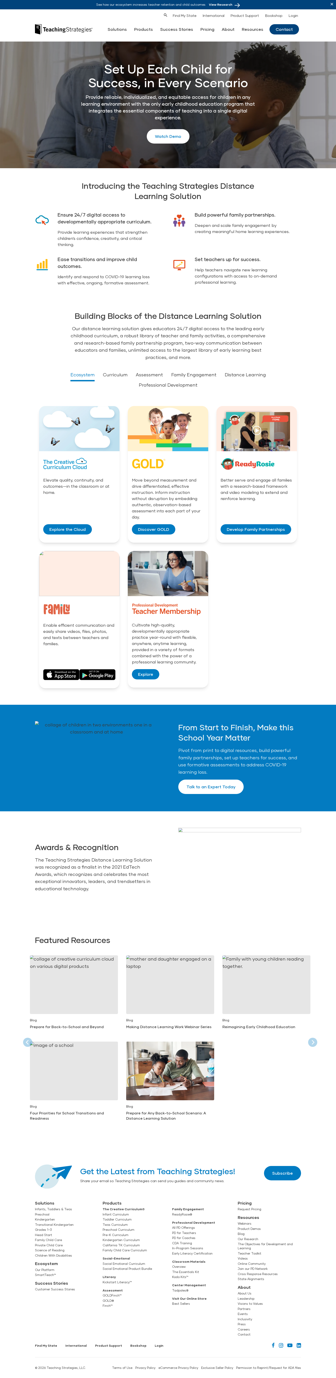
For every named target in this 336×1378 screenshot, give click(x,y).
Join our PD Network (253, 1269)
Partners (244, 1309)
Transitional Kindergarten (54, 1224)
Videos (243, 1258)
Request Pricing (249, 1209)
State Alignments (251, 1279)
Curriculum (115, 374)
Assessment (149, 374)
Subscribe (282, 1173)
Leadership (246, 1298)
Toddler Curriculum (117, 1219)
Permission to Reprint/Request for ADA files (268, 1368)
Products (143, 29)
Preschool (42, 1214)
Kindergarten (45, 1219)
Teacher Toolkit (249, 1253)
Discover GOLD (153, 529)
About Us (244, 1293)
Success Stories (176, 29)
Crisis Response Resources (258, 1274)
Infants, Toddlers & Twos (53, 1209)
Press (242, 1324)
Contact (284, 29)
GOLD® (108, 1300)
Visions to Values (250, 1303)
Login (293, 15)
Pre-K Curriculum (115, 1235)
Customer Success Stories (55, 1289)
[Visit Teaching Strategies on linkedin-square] (299, 1345)
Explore (145, 674)
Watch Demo (168, 136)
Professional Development (168, 385)
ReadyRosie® (182, 1214)
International (213, 15)
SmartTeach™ (45, 1275)
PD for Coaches (183, 1238)
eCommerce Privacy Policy (178, 1368)
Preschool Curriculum (118, 1229)
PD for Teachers (184, 1233)
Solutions (117, 29)
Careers (244, 1329)
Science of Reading (49, 1250)
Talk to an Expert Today (211, 786)
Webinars (244, 1223)
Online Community (252, 1263)
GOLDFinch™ (112, 1295)
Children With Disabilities (53, 1255)
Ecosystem (82, 374)
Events (243, 1314)
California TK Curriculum (121, 1245)
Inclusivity (245, 1319)
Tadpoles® (180, 1290)
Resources (252, 29)
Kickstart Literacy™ (117, 1282)
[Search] (157, 14)
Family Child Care (48, 1240)
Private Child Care (49, 1245)
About (228, 29)
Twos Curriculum (115, 1224)
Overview (179, 1266)
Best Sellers (181, 1303)
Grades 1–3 (43, 1229)
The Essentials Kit (185, 1272)
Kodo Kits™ (180, 1277)
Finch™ (108, 1305)
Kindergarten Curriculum (121, 1240)
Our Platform (44, 1270)
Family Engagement (193, 374)
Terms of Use (122, 1368)
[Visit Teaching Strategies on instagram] (281, 1345)
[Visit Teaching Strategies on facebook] (273, 1345)
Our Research (248, 1239)
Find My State (185, 15)
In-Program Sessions (187, 1248)
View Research (220, 4)
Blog (241, 1234)
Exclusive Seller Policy (217, 1368)
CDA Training (182, 1243)
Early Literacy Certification (192, 1253)
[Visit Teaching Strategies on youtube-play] (290, 1345)
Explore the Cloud (67, 529)
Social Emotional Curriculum (124, 1263)
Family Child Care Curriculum (125, 1250)
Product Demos (249, 1229)
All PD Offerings (183, 1227)
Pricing (207, 29)
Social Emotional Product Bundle (127, 1269)
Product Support (245, 15)
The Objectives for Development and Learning (265, 1246)
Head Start (43, 1235)
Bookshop (274, 15)
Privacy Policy (145, 1368)
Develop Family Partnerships (256, 529)
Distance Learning (245, 374)
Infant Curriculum (116, 1214)
